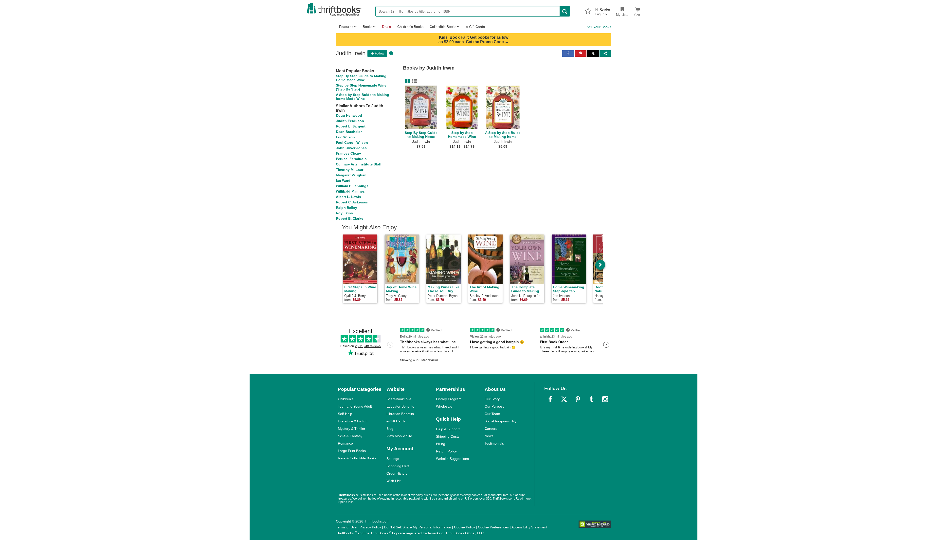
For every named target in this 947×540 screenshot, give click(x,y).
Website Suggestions (452, 459)
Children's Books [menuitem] (410, 27)
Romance (345, 443)
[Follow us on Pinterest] (578, 399)
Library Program (448, 399)
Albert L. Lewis (348, 197)
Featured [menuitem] (346, 27)
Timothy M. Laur (349, 170)
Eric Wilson (345, 137)
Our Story (492, 399)
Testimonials (494, 443)
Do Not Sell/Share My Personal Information (417, 527)
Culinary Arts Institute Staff (359, 164)
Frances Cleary (348, 153)
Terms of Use (346, 527)
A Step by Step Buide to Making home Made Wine (362, 97)
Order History (396, 473)
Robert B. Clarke (349, 218)
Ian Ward (343, 180)
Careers (491, 429)
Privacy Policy (370, 527)
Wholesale (444, 406)
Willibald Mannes (350, 191)
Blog (389, 429)
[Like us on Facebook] (550, 399)
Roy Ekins (344, 213)
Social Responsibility (500, 421)
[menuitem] (602, 10)
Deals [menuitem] (386, 27)
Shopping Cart (397, 466)
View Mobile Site (399, 436)
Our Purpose (495, 406)
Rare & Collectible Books (357, 458)
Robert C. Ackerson (352, 202)
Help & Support (448, 429)
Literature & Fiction (352, 421)
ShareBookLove (398, 399)
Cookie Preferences (493, 527)
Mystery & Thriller (351, 429)
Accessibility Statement (529, 527)
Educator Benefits (400, 406)
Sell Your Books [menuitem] (599, 27)
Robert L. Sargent (350, 126)
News (489, 436)
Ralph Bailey (346, 208)
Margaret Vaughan (351, 175)
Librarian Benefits (400, 414)
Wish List (393, 481)
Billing (440, 444)
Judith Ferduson (350, 121)
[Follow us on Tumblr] (591, 399)
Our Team (492, 414)
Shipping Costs (447, 436)
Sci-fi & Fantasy (350, 436)
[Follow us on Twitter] (564, 399)
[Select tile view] (413, 81)
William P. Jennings (352, 186)
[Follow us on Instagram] (605, 399)
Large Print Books (352, 451)
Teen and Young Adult (355, 406)
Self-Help (345, 414)
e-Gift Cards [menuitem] (475, 27)
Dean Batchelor (349, 132)
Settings (392, 459)
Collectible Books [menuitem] (443, 27)
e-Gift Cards (395, 421)
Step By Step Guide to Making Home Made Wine (361, 78)
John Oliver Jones (351, 148)
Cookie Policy (464, 527)
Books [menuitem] (367, 27)
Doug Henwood (349, 115)
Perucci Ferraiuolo (351, 159)
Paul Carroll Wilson (352, 142)
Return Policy (446, 451)
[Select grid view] (406, 81)
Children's (345, 399)
